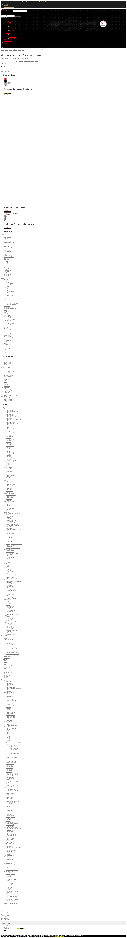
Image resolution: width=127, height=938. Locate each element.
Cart (5, 930)
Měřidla (15, 50)
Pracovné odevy (13, 38)
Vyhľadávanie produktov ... (7, 10)
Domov (5, 19)
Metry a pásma (21, 50)
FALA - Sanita (12, 37)
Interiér (11, 23)
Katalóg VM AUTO (8, 39)
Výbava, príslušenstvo (14, 27)
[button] (4, 17)
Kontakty (6, 43)
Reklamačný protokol (9, 7)
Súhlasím (55, 936)
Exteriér (11, 25)
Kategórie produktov (8, 21)
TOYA (11, 35)
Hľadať (5, 927)
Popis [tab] (5, 63)
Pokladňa (6, 5)
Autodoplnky (9, 22)
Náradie (8, 33)
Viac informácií (61, 936)
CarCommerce (12, 30)
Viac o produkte (7, 93)
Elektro (11, 26)
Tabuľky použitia (8, 41)
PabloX (8, 923)
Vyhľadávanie (18, 15)
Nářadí (6, 50)
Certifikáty (6, 42)
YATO (10, 34)
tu (51, 936)
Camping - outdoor (10, 31)
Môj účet (6, 4)
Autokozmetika (13, 29)
